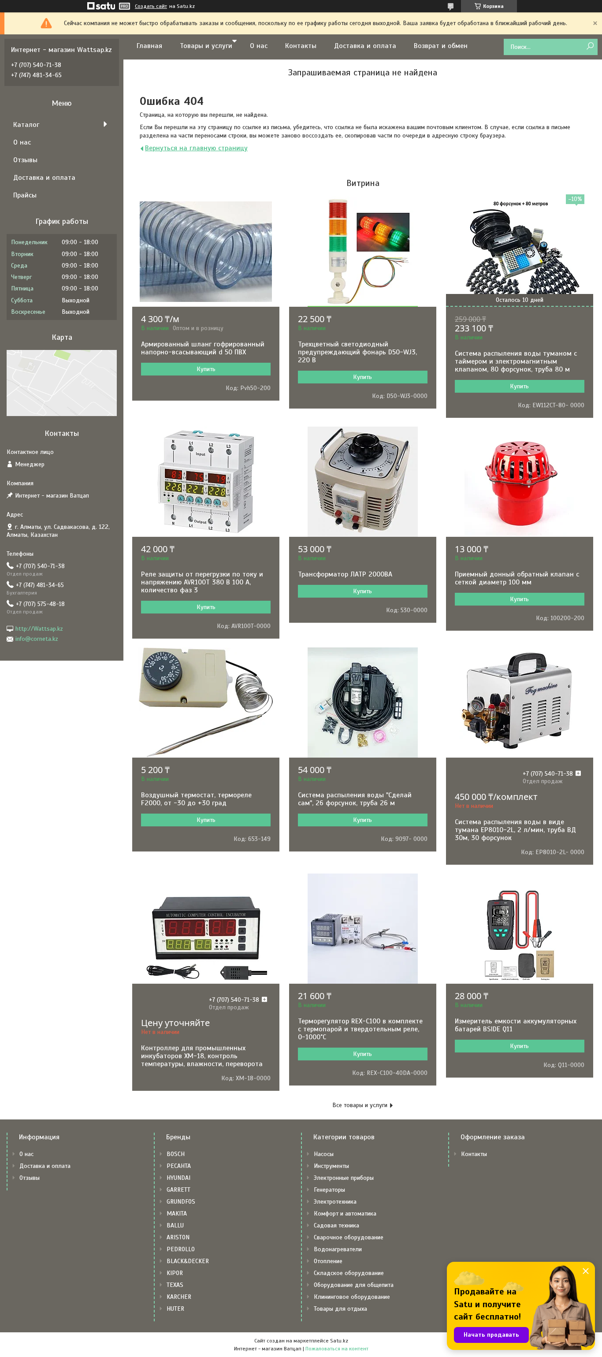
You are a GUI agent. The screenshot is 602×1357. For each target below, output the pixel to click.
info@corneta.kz (36, 639)
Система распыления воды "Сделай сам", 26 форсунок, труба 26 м (355, 799)
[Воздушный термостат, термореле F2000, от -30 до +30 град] (205, 702)
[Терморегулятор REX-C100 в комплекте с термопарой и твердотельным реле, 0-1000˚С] (362, 929)
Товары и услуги (206, 45)
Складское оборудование (349, 1273)
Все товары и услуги (359, 1105)
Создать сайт (151, 6)
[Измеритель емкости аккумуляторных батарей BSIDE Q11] (519, 929)
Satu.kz (339, 1341)
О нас (259, 45)
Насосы (324, 1154)
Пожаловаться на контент (336, 1349)
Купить (206, 369)
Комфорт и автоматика (345, 1213)
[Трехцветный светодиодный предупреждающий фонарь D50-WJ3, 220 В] (362, 252)
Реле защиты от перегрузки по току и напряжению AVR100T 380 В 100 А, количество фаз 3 (202, 582)
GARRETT (178, 1189)
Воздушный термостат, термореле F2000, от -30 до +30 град (196, 799)
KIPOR (175, 1273)
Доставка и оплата (365, 45)
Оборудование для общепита (354, 1285)
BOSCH (176, 1154)
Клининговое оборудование (352, 1297)
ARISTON (178, 1237)
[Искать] (590, 46)
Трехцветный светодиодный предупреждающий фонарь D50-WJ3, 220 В (357, 352)
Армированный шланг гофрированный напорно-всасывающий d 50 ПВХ (202, 348)
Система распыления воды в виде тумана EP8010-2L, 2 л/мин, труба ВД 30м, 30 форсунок (515, 830)
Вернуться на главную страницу (196, 148)
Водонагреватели (338, 1249)
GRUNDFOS (181, 1201)
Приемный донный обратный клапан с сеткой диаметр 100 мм (517, 578)
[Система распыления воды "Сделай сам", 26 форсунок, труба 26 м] (362, 702)
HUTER (175, 1308)
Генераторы (329, 1189)
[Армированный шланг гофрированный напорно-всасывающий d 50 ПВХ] (205, 252)
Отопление (328, 1261)
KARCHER (179, 1297)
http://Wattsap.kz (39, 628)
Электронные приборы (344, 1178)
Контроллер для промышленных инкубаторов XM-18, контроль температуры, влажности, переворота (202, 1056)
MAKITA (177, 1213)
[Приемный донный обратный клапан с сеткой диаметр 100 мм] (519, 482)
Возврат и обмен (441, 45)
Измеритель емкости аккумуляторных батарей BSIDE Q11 (515, 1025)
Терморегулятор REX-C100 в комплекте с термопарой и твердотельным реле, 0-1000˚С (360, 1029)
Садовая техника (336, 1225)
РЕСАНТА (179, 1166)
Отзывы (25, 160)
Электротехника (335, 1201)
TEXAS (175, 1285)
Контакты (300, 45)
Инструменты (331, 1166)
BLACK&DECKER (188, 1261)
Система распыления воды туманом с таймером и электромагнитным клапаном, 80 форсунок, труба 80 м (516, 361)
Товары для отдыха (340, 1308)
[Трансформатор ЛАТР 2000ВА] (362, 482)
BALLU (175, 1225)
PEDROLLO (181, 1249)
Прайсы (25, 195)
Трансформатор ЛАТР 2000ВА (345, 574)
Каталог (26, 124)
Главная (149, 45)
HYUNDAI (178, 1178)
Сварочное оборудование (348, 1237)
